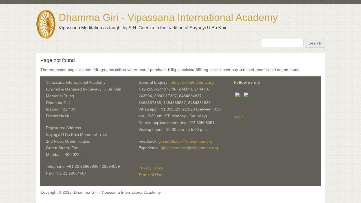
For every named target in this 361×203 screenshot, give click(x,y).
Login (239, 117)
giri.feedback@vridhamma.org (185, 141)
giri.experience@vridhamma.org (189, 147)
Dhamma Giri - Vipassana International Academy (168, 17)
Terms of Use (150, 175)
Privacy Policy (150, 168)
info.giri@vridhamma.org (192, 82)
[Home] (46, 24)
